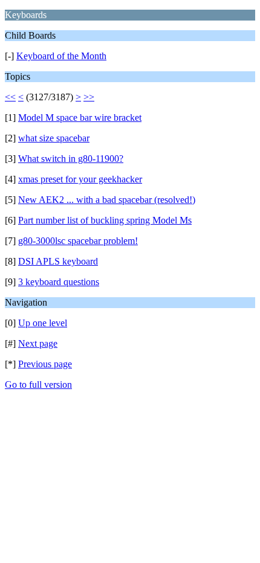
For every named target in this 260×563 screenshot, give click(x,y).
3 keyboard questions (58, 282)
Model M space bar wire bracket (79, 117)
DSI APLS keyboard (58, 261)
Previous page (45, 364)
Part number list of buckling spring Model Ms (105, 220)
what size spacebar (53, 138)
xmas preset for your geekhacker (80, 179)
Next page (37, 343)
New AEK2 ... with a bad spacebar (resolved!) (106, 200)
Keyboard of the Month (61, 56)
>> (88, 97)
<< (10, 97)
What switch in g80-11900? (70, 158)
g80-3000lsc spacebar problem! (78, 241)
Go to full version (38, 384)
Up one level (42, 323)
